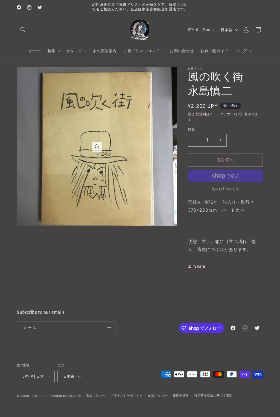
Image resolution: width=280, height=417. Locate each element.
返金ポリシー (95, 395)
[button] (23, 30)
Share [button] (199, 266)
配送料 (201, 114)
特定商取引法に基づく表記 (213, 395)
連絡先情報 (181, 395)
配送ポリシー (157, 395)
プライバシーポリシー (127, 395)
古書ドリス (39, 396)
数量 (191, 129)
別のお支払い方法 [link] (225, 189)
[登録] (109, 327)
